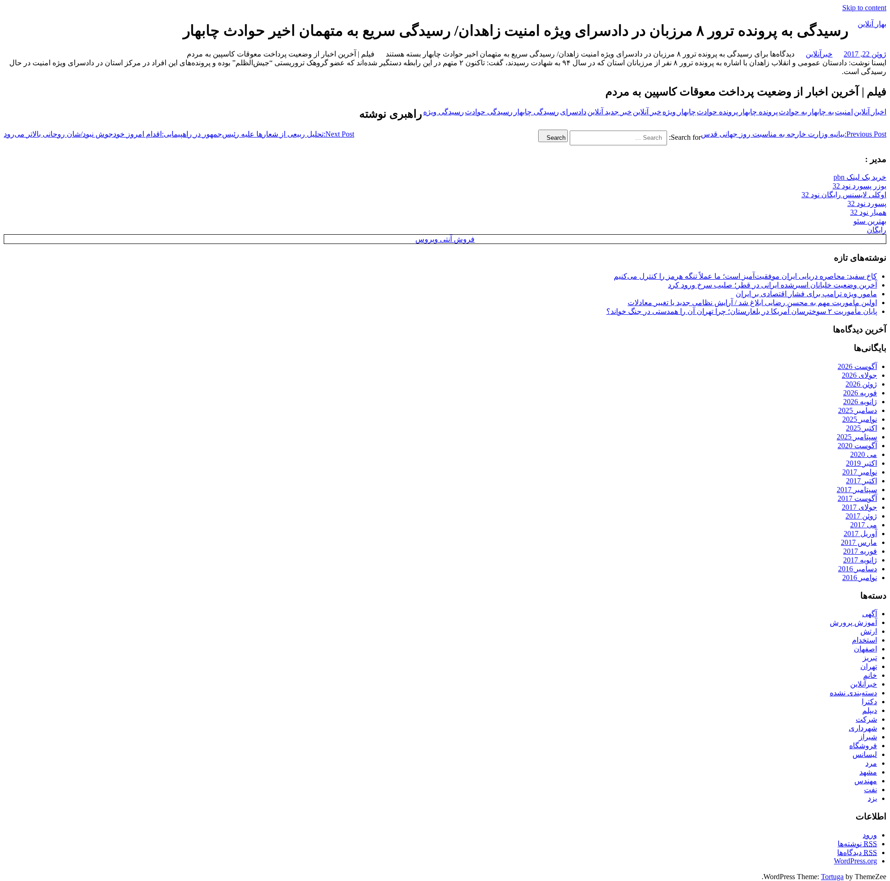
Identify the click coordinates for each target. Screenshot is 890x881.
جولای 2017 (859, 507)
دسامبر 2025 (857, 410)
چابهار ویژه (679, 112)
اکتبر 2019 (861, 463)
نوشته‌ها (857, 844)
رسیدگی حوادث (489, 112)
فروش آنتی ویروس (445, 239)
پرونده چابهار (758, 112)
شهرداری (863, 728)
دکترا (869, 702)
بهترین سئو (869, 221)
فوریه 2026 (860, 393)
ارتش (868, 631)
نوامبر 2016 (859, 577)
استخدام (864, 640)
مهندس (865, 781)
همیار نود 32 (868, 212)
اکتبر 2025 (861, 428)
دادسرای (573, 112)
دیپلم (869, 710)
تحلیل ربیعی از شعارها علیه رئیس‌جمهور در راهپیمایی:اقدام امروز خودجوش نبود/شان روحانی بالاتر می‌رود (179, 134)
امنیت (844, 112)
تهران (868, 666)
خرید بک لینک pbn (859, 177)
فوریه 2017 (860, 551)
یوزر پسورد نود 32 (859, 186)
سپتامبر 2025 (857, 437)
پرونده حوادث (717, 112)
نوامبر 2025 (859, 419)
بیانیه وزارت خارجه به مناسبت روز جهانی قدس (793, 134)
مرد (871, 763)
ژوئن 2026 (861, 384)
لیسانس (864, 754)
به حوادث (793, 112)
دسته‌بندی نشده (853, 693)
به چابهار (821, 112)
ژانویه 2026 (860, 402)
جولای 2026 (859, 375)
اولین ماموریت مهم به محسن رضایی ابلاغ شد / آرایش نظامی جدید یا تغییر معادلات (752, 302)
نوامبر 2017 (859, 472)
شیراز (868, 737)
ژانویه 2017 (860, 560)
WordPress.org (855, 861)
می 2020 (863, 454)
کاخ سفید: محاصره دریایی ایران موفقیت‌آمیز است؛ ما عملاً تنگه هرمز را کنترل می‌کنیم (745, 276)
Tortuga (832, 877)
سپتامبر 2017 (857, 490)
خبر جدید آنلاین (609, 112)
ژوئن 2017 (861, 516)
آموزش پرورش (853, 622)
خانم (870, 675)
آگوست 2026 (857, 366)
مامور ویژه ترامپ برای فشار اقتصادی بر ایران (806, 294)
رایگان (876, 230)
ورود (870, 835)
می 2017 (863, 525)
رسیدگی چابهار (536, 112)
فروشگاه (863, 746)
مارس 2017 (859, 542)
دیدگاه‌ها (857, 852)
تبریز (870, 658)
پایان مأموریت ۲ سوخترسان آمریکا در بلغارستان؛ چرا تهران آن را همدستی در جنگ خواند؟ (741, 311)
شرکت (866, 719)
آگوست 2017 (857, 498)
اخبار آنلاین (870, 112)
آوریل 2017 (860, 533)
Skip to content (864, 8)
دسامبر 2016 (857, 569)
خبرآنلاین (819, 54)
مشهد (868, 772)
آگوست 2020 (857, 446)
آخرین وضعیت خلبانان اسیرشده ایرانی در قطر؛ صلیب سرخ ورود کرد (772, 285)
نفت (870, 790)
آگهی (869, 614)
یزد (872, 798)
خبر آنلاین (647, 112)
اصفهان (865, 649)
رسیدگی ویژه (443, 112)
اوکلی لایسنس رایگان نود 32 (843, 195)
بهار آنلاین (872, 24)
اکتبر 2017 (861, 481)
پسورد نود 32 (866, 203)
